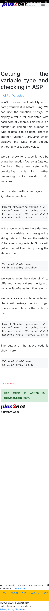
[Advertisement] (24, 38)
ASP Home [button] (9, 383)
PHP (24, 593)
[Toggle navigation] (43, 4)
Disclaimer (20, 609)
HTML (5, 593)
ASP (46, 593)
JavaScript (34, 593)
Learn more (19, 588)
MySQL (14, 593)
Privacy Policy (7, 609)
